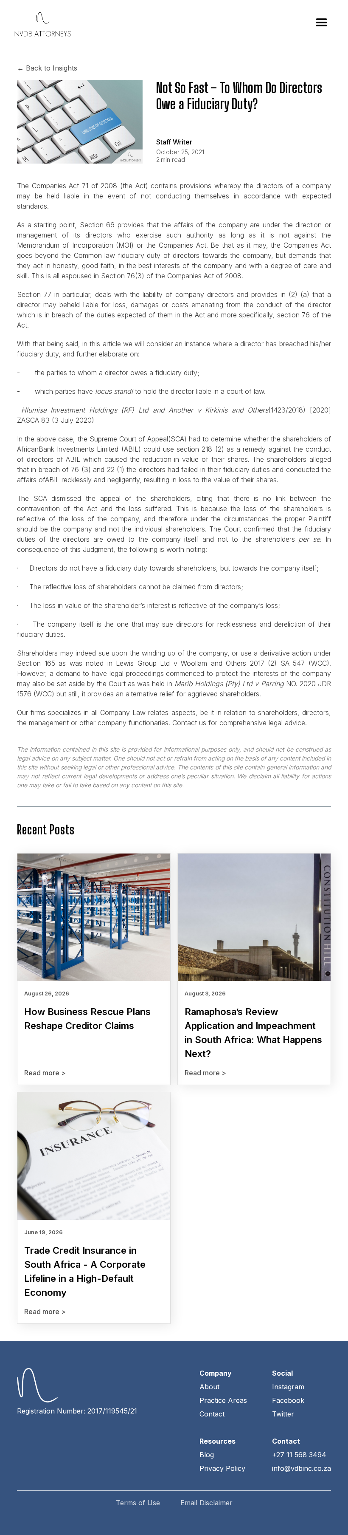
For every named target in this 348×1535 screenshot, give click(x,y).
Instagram (288, 1386)
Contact (212, 1414)
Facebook (288, 1400)
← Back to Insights (47, 68)
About (209, 1386)
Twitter (283, 1414)
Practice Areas (223, 1400)
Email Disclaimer (206, 1502)
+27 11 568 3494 (299, 1454)
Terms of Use (138, 1502)
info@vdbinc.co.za (301, 1468)
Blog (206, 1454)
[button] (322, 23)
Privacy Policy (222, 1468)
